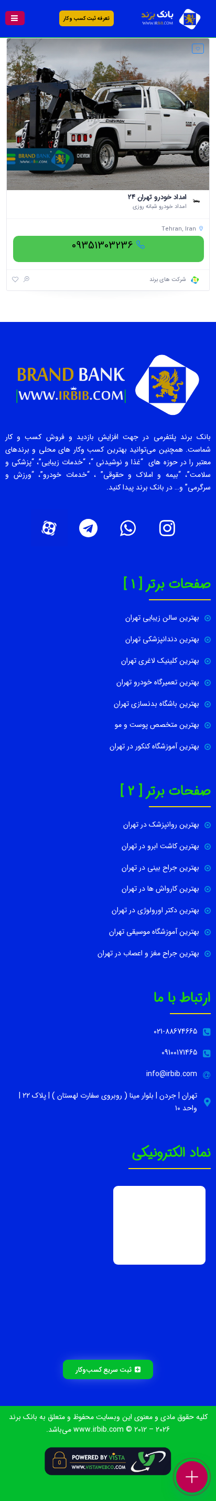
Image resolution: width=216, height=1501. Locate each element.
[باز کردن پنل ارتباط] (192, 1477)
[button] (15, 18)
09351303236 (102, 245)
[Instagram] (167, 527)
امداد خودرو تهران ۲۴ (157, 197)
